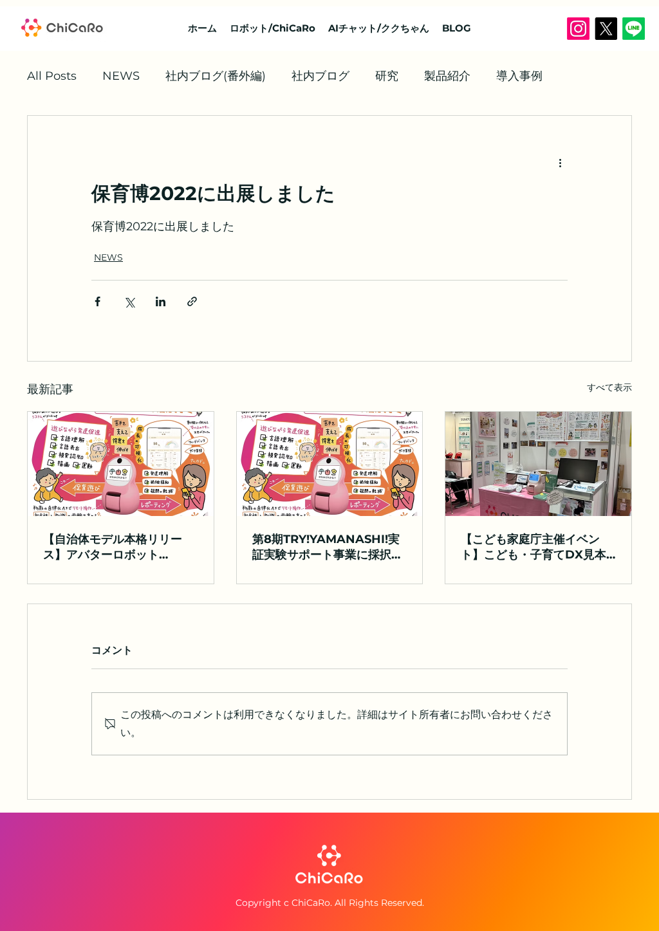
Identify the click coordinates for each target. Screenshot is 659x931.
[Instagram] (578, 28)
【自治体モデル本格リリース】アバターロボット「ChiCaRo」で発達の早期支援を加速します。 (115, 547)
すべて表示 (609, 387)
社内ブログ (320, 76)
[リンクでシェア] (192, 301)
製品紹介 (447, 76)
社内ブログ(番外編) (215, 76)
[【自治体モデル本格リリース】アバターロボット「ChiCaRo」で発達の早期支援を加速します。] (121, 464)
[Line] (633, 28)
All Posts (52, 76)
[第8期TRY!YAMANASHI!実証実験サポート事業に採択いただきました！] (330, 464)
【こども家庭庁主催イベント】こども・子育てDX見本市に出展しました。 (533, 547)
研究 (386, 76)
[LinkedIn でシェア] (160, 301)
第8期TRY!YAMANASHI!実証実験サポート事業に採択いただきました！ (327, 547)
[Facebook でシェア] (97, 301)
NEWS (121, 76)
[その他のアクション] (560, 162)
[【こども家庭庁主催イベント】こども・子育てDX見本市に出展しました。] (538, 464)
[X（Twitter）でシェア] (129, 301)
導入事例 (519, 76)
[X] (606, 28)
